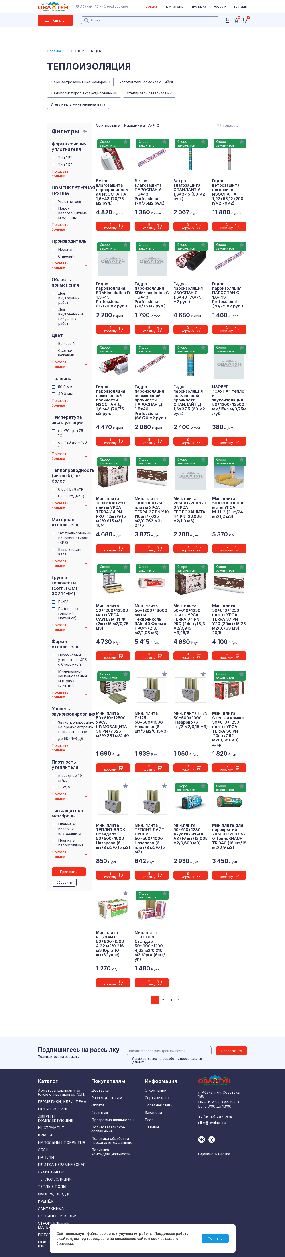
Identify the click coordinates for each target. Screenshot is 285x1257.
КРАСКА (45, 1135)
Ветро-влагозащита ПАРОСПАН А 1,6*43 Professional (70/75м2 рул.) (150, 192)
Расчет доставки (106, 1098)
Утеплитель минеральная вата (78, 104)
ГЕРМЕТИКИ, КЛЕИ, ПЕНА (62, 1102)
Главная (54, 51)
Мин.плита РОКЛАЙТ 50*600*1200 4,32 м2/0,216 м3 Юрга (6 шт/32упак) (110, 943)
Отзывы (152, 1127)
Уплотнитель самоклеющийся (146, 82)
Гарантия (99, 1112)
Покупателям (174, 6)
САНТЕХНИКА (51, 1209)
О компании (155, 1090)
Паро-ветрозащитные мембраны (80, 82)
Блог (149, 1120)
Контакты (240, 6)
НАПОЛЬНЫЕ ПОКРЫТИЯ (61, 1142)
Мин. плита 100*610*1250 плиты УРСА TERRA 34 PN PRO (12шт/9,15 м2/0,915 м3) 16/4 (111, 512)
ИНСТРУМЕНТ (51, 1128)
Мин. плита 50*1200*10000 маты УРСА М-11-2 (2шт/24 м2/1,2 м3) (228, 507)
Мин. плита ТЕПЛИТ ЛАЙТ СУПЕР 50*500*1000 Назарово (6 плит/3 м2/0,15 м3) (150, 838)
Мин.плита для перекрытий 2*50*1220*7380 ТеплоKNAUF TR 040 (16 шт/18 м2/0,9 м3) (229, 836)
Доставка (199, 6)
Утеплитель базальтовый (149, 93)
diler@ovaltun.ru (212, 1123)
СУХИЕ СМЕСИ (51, 1172)
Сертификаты (157, 1098)
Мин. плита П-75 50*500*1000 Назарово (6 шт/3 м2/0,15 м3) (190, 720)
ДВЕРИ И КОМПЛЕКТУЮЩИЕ (55, 1118)
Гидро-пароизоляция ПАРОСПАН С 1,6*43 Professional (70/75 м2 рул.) (227, 295)
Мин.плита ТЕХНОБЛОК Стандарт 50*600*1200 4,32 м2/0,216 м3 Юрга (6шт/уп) (150, 946)
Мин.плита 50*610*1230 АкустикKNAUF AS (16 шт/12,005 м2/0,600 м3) (190, 834)
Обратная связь (159, 1105)
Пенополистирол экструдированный (84, 93)
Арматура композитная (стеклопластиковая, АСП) (62, 1092)
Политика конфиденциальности (110, 1152)
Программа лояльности (112, 1120)
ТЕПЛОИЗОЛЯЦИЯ (54, 1179)
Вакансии (153, 1112)
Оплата (97, 1105)
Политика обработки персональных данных (111, 1140)
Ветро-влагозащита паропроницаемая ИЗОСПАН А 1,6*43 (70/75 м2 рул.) (112, 192)
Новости (220, 6)
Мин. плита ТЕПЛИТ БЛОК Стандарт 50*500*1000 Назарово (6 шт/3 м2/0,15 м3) (113, 836)
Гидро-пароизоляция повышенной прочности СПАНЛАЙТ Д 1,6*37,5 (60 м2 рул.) (189, 400)
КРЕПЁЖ (45, 1201)
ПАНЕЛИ (46, 1157)
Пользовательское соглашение (108, 1129)
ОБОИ (43, 1150)
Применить (68, 872)
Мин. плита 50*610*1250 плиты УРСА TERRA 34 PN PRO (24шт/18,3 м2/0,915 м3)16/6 (189, 619)
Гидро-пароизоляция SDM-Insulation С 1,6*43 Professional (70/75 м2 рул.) (152, 295)
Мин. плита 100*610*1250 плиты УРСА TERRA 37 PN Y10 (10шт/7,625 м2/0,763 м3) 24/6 (152, 512)
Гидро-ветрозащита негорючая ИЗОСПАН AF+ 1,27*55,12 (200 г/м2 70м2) (227, 192)
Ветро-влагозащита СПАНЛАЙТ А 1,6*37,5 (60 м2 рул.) (189, 190)
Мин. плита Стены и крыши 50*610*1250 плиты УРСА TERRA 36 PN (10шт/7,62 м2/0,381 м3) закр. (228, 729)
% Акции (150, 6)
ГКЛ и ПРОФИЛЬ (53, 1109)
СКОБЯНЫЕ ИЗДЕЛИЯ (58, 1216)
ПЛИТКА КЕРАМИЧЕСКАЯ (62, 1165)
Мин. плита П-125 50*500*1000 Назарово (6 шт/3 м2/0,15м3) (151, 722)
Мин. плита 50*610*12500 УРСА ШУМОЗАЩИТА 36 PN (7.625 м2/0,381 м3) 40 (112, 724)
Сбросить (64, 882)
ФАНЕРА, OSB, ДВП (55, 1194)
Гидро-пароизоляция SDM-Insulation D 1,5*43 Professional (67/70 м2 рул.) (113, 295)
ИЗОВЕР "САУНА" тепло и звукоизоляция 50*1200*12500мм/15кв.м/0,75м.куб (229, 400)
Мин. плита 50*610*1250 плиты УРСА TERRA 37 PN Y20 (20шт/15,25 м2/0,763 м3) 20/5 (229, 619)
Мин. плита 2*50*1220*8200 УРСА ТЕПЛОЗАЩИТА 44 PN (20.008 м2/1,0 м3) (189, 509)
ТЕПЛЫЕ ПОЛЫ (52, 1187)
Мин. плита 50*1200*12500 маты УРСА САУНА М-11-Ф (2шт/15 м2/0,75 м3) (112, 617)
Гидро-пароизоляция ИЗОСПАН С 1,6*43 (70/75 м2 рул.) (188, 293)
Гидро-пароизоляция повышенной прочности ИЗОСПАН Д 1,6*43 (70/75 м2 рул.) (110, 400)
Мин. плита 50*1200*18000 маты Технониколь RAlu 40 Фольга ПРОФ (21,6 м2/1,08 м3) (151, 619)
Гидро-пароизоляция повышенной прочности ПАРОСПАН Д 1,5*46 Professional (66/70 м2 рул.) (150, 402)
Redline (224, 1154)
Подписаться (231, 1051)
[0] (245, 20)
